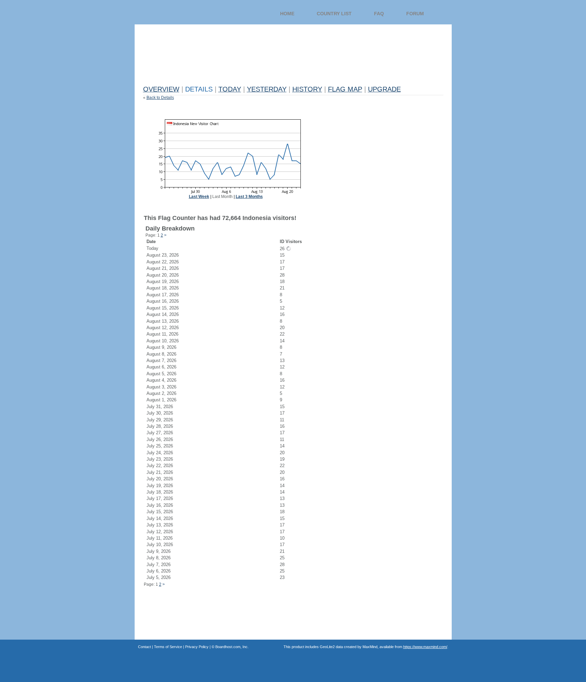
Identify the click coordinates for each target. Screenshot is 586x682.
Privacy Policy (197, 647)
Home (287, 13)
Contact (144, 647)
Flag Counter (187, 16)
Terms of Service (168, 647)
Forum (415, 13)
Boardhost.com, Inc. (232, 647)
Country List (334, 13)
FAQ (379, 13)
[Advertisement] (266, 67)
